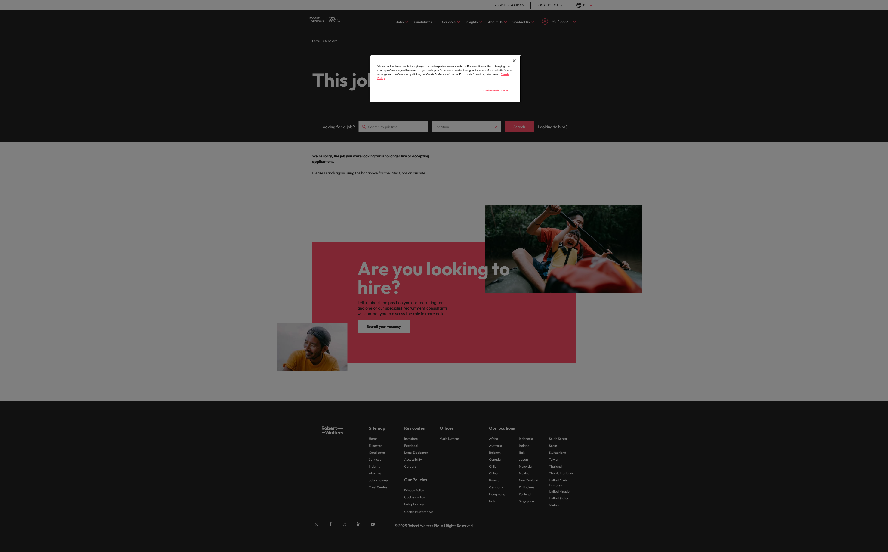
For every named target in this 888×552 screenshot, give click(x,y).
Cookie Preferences (495, 90)
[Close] (514, 61)
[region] (445, 78)
